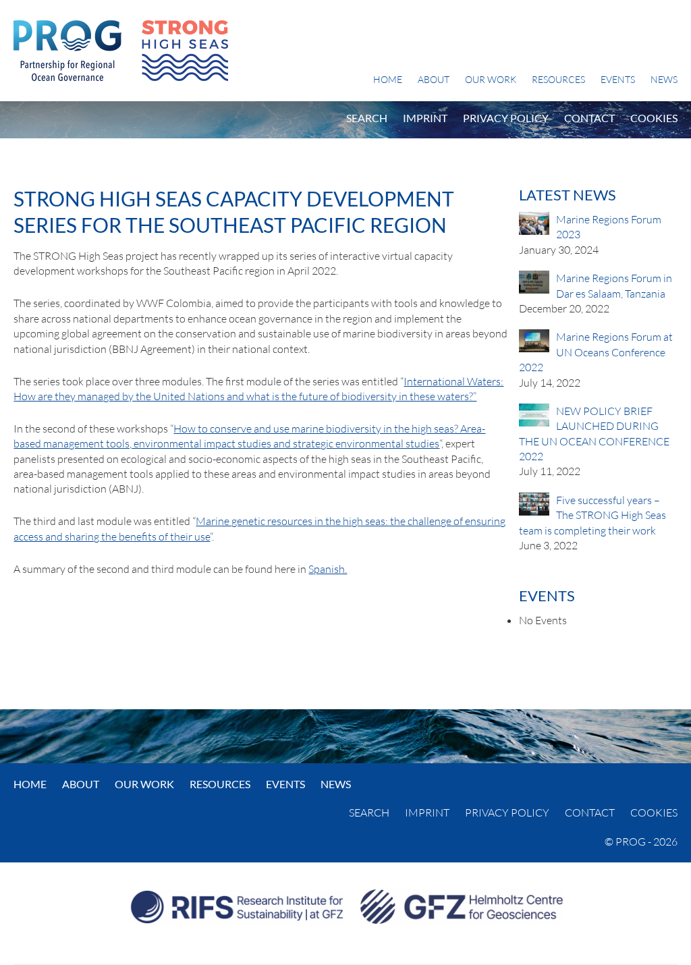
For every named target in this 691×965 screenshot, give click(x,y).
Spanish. (327, 569)
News (664, 79)
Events (618, 79)
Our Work (490, 79)
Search (366, 117)
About (433, 79)
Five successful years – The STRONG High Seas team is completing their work (592, 515)
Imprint (425, 117)
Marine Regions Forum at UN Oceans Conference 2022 (596, 352)
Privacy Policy (506, 117)
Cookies (654, 117)
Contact (589, 117)
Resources (558, 79)
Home (387, 79)
